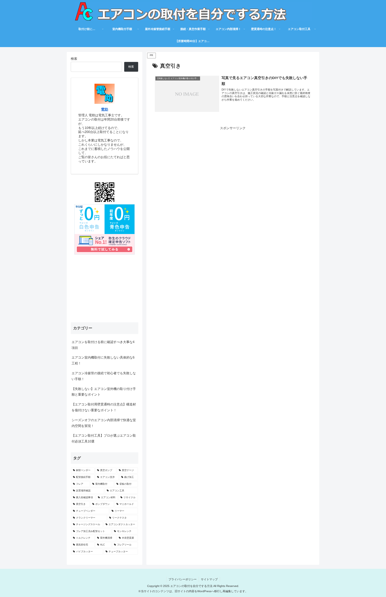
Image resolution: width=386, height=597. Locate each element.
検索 (74, 58)
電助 (104, 109)
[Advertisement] (232, 159)
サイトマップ (209, 579)
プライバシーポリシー (182, 579)
